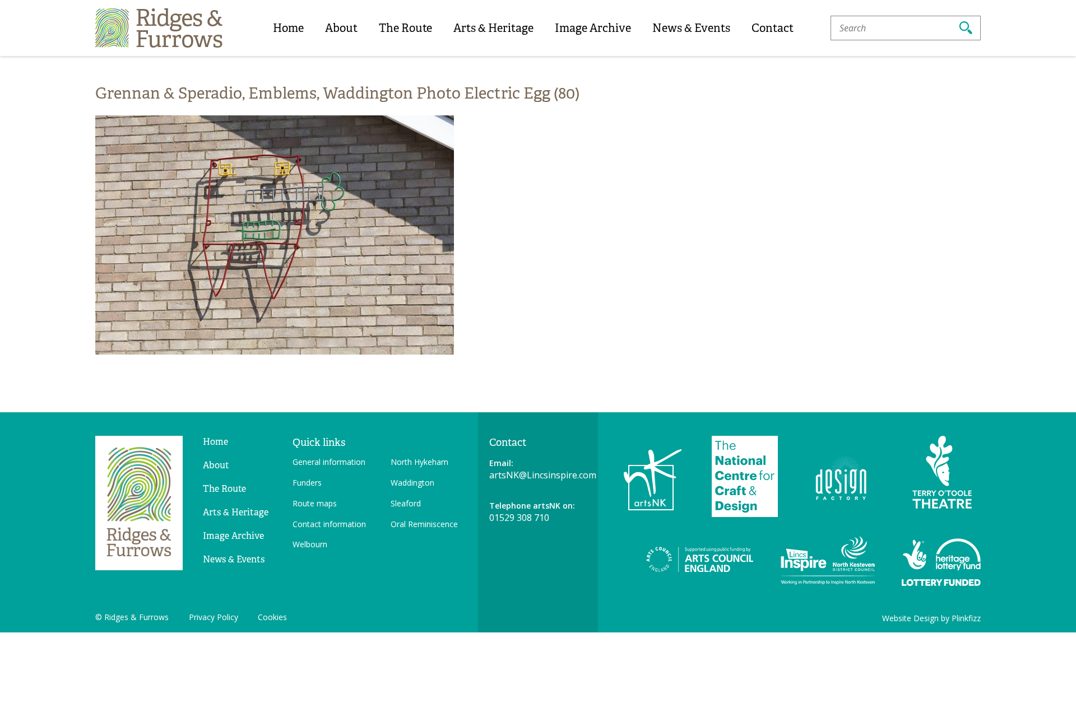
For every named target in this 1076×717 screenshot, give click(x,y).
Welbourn (310, 544)
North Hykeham (419, 462)
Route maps (315, 503)
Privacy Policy (213, 617)
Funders (307, 482)
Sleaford (406, 503)
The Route (405, 28)
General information (329, 462)
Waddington (412, 482)
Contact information (329, 524)
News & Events (691, 28)
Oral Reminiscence (424, 524)
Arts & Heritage (493, 28)
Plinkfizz (966, 618)
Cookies (272, 617)
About (341, 28)
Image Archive (593, 28)
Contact (773, 28)
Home (288, 28)
